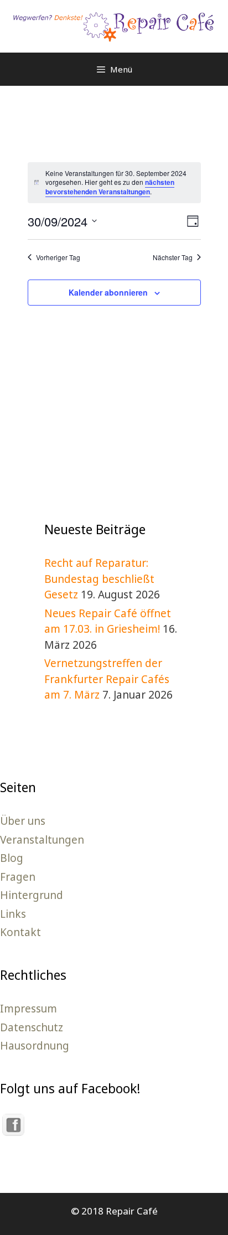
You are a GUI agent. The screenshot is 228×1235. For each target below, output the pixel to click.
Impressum (28, 1008)
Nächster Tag (173, 257)
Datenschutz (31, 1027)
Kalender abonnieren (108, 292)
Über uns (22, 821)
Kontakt (20, 932)
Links (13, 914)
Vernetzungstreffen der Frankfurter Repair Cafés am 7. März (106, 679)
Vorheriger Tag (58, 257)
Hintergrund (31, 895)
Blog (11, 858)
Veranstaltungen (42, 840)
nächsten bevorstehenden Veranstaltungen (109, 187)
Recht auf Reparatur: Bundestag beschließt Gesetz (99, 579)
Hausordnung (34, 1045)
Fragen (17, 877)
